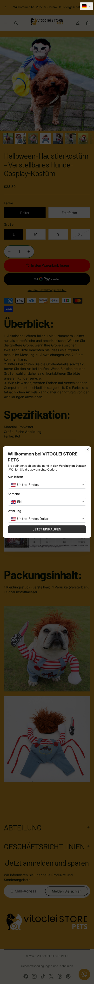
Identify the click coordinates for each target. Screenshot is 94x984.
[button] (86, 6)
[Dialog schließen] (87, 449)
